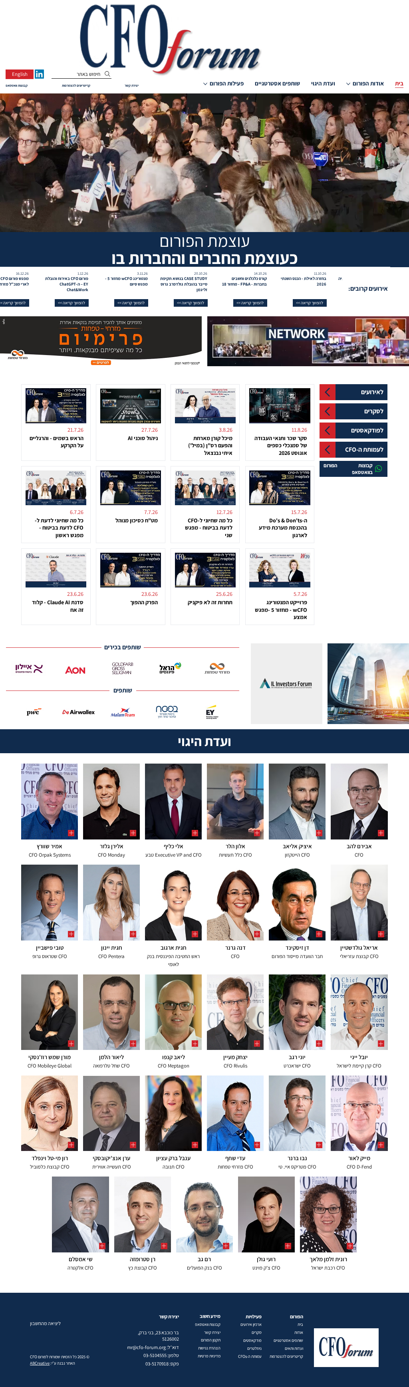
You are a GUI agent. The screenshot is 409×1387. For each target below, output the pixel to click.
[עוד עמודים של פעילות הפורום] (205, 84)
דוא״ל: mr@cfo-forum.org (153, 1347)
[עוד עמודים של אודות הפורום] (348, 84)
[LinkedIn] (39, 74)
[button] (340, 303)
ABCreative (40, 1363)
